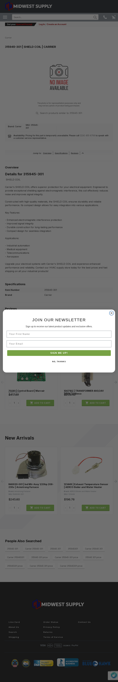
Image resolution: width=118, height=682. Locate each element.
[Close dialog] (111, 313)
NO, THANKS (59, 362)
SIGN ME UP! (59, 353)
